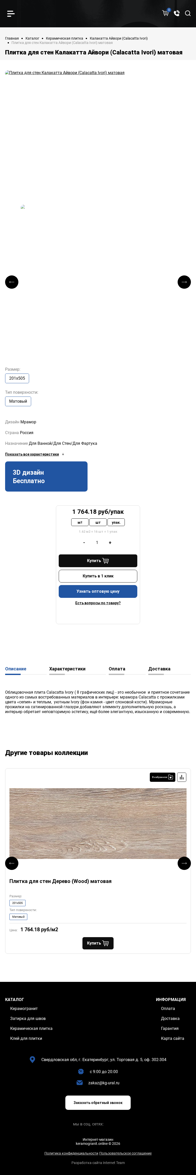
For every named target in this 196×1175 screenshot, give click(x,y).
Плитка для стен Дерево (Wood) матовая (60, 881)
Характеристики (67, 668)
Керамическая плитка (64, 38)
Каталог (32, 38)
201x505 (17, 378)
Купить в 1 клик (98, 576)
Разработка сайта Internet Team (98, 1163)
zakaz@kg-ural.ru (103, 1082)
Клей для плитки (26, 1038)
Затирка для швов (28, 1018)
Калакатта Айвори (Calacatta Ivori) (119, 38)
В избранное (159, 777)
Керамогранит (24, 1008)
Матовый (18, 401)
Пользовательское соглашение (125, 1153)
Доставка (159, 668)
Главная (12, 38)
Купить (94, 560)
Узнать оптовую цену (98, 591)
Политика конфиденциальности (71, 1153)
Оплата (117, 668)
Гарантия (170, 1028)
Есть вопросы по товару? (98, 603)
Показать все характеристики (32, 454)
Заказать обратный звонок (98, 1103)
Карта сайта (172, 1038)
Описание (15, 668)
